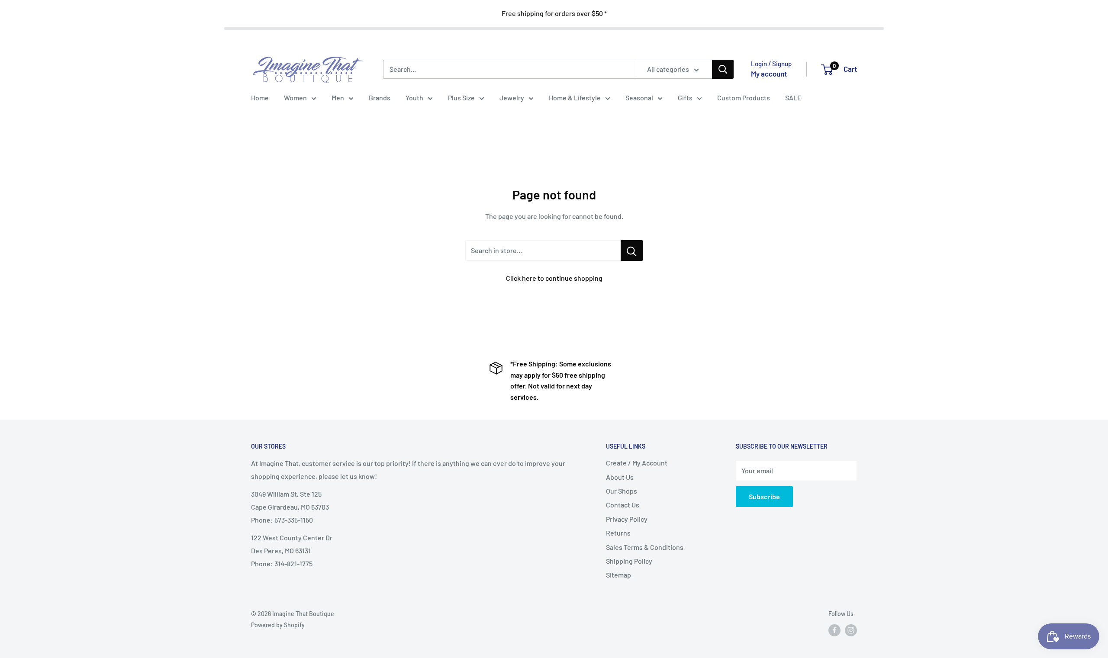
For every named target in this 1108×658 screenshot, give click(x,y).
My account (769, 73)
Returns (618, 533)
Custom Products (743, 97)
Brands (379, 97)
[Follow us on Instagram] (851, 630)
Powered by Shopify (278, 625)
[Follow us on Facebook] (834, 630)
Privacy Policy (626, 519)
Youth (414, 97)
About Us (620, 477)
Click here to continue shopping (554, 278)
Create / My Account (636, 463)
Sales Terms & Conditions (644, 547)
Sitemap (618, 575)
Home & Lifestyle (575, 97)
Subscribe (764, 496)
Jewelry (511, 97)
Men (338, 97)
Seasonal (639, 97)
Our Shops (621, 491)
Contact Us (622, 505)
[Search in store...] (632, 250)
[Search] (723, 69)
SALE (793, 97)
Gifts (685, 97)
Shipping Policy (629, 561)
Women (295, 97)
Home (260, 97)
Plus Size (461, 97)
